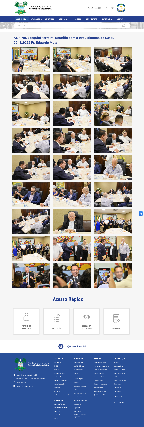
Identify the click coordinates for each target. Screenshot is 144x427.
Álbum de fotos (119, 366)
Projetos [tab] (78, 19)
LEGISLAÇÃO (78, 379)
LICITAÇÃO (118, 397)
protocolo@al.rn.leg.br (25, 386)
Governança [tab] (107, 19)
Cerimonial (117, 384)
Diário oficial (78, 411)
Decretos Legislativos (80, 393)
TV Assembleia (118, 377)
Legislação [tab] (64, 19)
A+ (103, 8)
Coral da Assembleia (100, 370)
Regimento (77, 408)
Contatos (76, 373)
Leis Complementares (80, 400)
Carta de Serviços (59, 373)
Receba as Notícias (119, 370)
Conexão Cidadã (99, 377)
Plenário (56, 418)
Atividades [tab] (35, 19)
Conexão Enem (98, 380)
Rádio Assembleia (119, 373)
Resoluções (77, 404)
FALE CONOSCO (119, 402)
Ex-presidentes (78, 370)
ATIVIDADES (58, 400)
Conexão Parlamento (100, 384)
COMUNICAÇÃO (119, 359)
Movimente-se (98, 388)
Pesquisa (76, 382)
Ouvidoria (57, 391)
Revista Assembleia (120, 380)
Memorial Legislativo (60, 380)
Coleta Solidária (99, 373)
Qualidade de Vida (100, 395)
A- (109, 8)
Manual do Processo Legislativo (80, 416)
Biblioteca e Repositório (101, 366)
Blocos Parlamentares (60, 408)
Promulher (57, 388)
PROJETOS (97, 359)
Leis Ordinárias (78, 397)
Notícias (116, 362)
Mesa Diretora (78, 362)
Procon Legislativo (59, 384)
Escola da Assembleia (60, 377)
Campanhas (117, 388)
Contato (121, 19)
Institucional (57, 362)
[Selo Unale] (121, 8)
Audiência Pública (59, 404)
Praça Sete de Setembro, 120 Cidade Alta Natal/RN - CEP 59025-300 (30, 376)
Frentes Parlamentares (61, 415)
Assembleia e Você (100, 362)
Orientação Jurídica (100, 391)
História (56, 366)
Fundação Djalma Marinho (62, 395)
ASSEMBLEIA (58, 359)
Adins (75, 390)
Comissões (57, 411)
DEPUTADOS (78, 359)
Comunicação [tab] (92, 19)
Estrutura (56, 370)
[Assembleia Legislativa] (32, 8)
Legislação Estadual (80, 386)
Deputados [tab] (50, 19)
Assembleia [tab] (21, 19)
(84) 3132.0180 (22, 382)
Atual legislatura (79, 366)
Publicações (117, 391)
